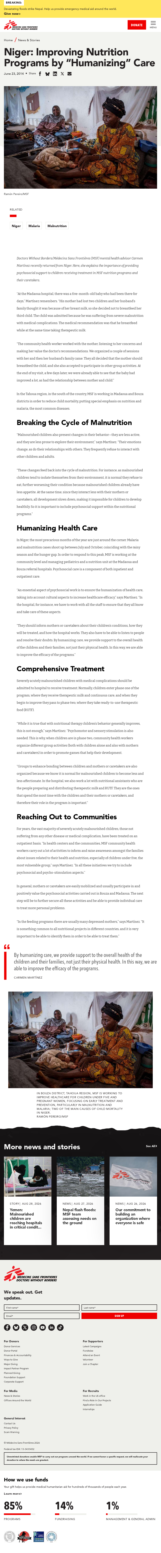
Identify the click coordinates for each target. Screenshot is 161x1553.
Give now (11, 13)
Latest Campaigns (92, 1346)
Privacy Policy (11, 1427)
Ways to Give (11, 1359)
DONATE (137, 25)
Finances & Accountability (17, 1355)
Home (8, 40)
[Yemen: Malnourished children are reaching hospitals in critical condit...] (27, 1201)
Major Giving (10, 1364)
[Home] (42, 25)
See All (150, 1146)
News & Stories (29, 40)
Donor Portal (10, 1350)
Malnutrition (57, 226)
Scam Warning (11, 1432)
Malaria (34, 226)
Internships (88, 1409)
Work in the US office (94, 1395)
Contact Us (9, 1423)
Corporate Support (14, 1381)
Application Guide (92, 1404)
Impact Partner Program (16, 1368)
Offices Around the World (17, 1400)
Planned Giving (12, 1372)
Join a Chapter (90, 1364)
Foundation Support (14, 1377)
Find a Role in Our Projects (97, 1400)
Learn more (12, 1493)
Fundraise (88, 1350)
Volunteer (88, 1359)
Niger (16, 226)
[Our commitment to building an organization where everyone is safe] (133, 1201)
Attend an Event (91, 1355)
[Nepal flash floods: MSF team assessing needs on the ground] (80, 1201)
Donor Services (12, 1346)
